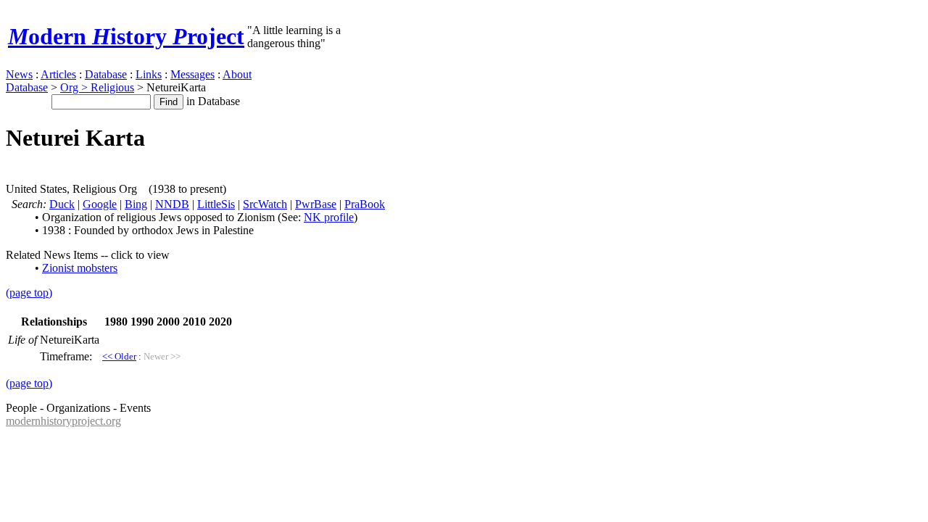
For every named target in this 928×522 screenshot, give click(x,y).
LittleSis (216, 204)
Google (100, 204)
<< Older (119, 356)
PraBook (364, 204)
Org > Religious (97, 87)
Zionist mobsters (79, 268)
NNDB (172, 204)
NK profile (329, 217)
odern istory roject (126, 36)
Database (106, 74)
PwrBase (315, 204)
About (237, 74)
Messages (192, 74)
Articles (58, 74)
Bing (136, 204)
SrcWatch (265, 204)
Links (149, 74)
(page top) (29, 292)
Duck (62, 204)
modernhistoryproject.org (63, 421)
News (19, 74)
